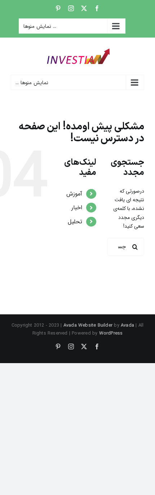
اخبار (76, 207)
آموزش (74, 193)
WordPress (111, 333)
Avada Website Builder (87, 325)
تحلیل (75, 221)
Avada (127, 325)
